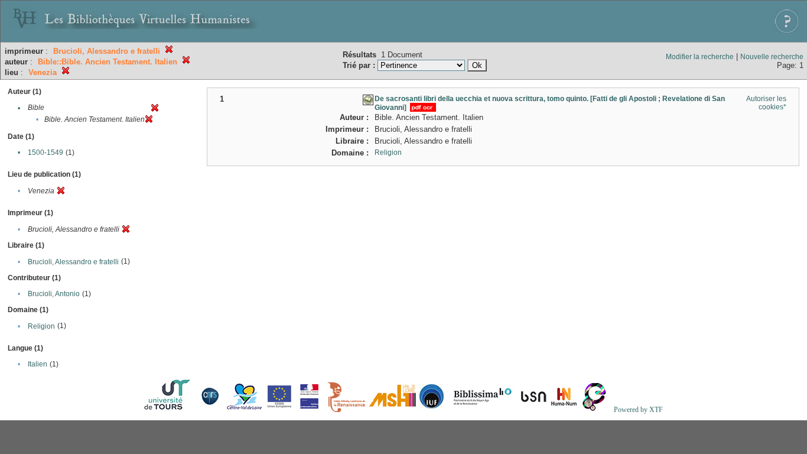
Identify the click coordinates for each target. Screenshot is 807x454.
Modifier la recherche (700, 57)
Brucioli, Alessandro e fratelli (73, 262)
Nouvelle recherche (771, 57)
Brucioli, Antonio (54, 294)
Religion (41, 326)
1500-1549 (45, 152)
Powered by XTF (638, 410)
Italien (37, 364)
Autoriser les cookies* (766, 103)
